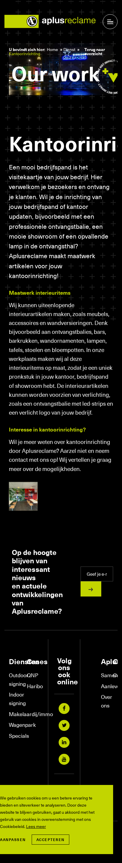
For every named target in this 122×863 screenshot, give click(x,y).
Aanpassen (13, 839)
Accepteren (50, 839)
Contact (116, 675)
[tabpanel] (61, 73)
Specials (15, 736)
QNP (32, 675)
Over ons (104, 701)
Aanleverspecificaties (104, 686)
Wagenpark (15, 725)
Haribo (33, 686)
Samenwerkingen (104, 675)
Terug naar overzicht (94, 51)
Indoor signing (15, 698)
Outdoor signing (15, 679)
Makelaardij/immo (15, 714)
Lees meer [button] (36, 826)
